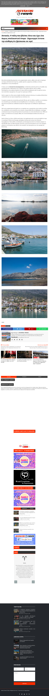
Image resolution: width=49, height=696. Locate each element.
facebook (24, 376)
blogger (9, 376)
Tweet (20, 329)
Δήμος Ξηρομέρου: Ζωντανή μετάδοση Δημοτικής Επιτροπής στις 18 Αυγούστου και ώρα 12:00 (27, 646)
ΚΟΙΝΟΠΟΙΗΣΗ (8, 329)
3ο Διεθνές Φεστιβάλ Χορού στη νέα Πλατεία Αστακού (24, 360)
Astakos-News (4, 690)
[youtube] (24, 694)
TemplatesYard (21, 692)
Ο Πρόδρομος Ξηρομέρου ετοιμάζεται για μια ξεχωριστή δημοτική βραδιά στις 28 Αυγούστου (27, 512)
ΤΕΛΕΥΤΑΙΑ (17, 508)
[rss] (29, 694)
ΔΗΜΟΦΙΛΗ (24, 508)
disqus (39, 376)
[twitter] (22, 694)
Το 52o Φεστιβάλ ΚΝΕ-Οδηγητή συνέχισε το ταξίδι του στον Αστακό (8, 361)
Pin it (32, 329)
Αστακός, (23, 44)
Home (3, 31)
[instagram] (27, 694)
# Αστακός (8, 326)
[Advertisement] (24, 371)
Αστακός (6, 31)
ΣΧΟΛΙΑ (31, 508)
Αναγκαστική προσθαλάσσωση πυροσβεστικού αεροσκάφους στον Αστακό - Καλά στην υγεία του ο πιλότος (27, 652)
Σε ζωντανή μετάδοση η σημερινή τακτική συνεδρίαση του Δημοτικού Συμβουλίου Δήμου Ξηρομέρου (39, 361)
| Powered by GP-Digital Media (23, 690)
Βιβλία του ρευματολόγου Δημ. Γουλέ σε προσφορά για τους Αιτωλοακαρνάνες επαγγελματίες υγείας (27, 524)
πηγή (3, 322)
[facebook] (19, 694)
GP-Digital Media (34, 692)
